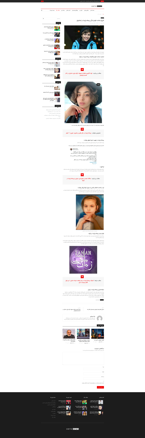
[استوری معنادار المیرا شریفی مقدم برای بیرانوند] (57, 28)
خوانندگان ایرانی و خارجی (52, 404)
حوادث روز (63, 10)
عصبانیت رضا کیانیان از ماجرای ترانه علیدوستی (48, 46)
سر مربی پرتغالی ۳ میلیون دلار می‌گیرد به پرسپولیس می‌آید (52, 116)
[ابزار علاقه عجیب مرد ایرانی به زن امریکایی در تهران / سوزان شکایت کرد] (68, 408)
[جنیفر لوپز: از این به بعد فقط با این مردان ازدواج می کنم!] (57, 76)
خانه (103, 14)
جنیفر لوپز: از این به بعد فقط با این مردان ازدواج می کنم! (48, 75)
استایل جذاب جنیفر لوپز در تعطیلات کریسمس (49, 39)
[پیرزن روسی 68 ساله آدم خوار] (57, 94)
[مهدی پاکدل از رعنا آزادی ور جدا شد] (57, 34)
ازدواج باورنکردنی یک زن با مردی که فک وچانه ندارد (61, 413)
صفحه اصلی (92, 10)
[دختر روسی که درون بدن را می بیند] (68, 402)
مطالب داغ (58, 10)
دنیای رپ (80, 10)
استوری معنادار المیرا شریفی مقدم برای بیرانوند (49, 27)
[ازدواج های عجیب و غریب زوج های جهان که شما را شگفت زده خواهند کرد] (57, 100)
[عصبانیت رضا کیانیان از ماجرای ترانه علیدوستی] (57, 47)
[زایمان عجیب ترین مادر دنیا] (57, 87)
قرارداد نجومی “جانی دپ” (99, 340)
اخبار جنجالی (68, 10)
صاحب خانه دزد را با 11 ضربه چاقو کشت (54, 111)
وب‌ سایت (102, 376)
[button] (43, 1)
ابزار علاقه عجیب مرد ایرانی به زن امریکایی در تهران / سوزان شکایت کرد (61, 408)
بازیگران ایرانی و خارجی (46, 402)
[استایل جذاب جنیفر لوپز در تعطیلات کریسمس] (57, 40)
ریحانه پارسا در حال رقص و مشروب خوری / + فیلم (78, 133)
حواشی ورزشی (86, 10)
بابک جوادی (92, 316)
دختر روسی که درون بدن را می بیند (62, 401)
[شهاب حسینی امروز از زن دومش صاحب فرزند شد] (57, 64)
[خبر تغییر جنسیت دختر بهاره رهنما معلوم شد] (57, 53)
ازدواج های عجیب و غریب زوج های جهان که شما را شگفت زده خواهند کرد (48, 99)
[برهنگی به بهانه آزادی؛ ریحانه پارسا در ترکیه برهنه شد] (57, 70)
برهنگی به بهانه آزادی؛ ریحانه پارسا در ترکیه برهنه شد (49, 69)
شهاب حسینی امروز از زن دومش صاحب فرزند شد (48, 63)
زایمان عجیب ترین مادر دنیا (49, 86)
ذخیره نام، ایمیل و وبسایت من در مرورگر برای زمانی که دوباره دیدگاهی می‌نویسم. (93, 383)
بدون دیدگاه (91, 23)
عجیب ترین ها (52, 10)
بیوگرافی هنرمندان (75, 10)
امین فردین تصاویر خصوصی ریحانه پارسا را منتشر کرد (91, 1)
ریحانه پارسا (97, 299)
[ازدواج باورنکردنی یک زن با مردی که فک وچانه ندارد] (68, 413)
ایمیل (103, 371)
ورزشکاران (54, 406)
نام (103, 367)
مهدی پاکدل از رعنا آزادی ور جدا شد (54, 113)
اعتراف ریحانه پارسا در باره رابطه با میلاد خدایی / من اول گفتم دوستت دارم (80, 281)
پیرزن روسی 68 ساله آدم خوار (48, 92)
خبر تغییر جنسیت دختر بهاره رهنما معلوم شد (49, 52)
